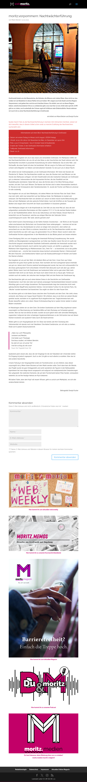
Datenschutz (33, 769)
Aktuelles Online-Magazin (61, 769)
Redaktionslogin (21, 769)
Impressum (45, 769)
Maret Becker (16, 20)
